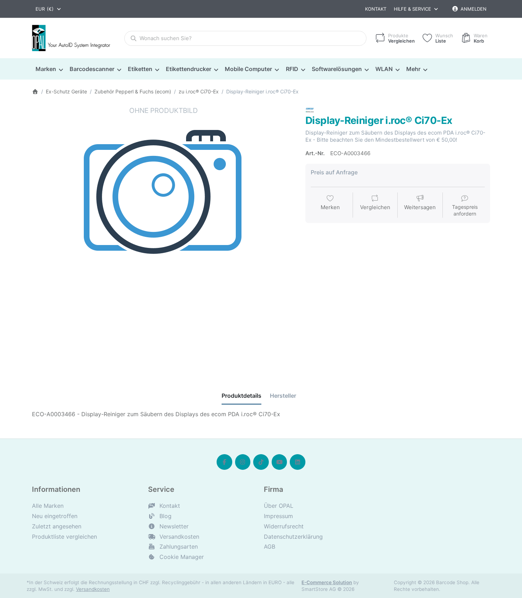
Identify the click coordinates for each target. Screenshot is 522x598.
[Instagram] (243, 462)
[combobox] (48, 9)
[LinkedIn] (297, 462)
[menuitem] (49, 69)
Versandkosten (93, 589)
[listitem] (163, 237)
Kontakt (375, 9)
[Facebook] (224, 462)
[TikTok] (261, 462)
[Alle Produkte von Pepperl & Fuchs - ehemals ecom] (309, 109)
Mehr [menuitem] (413, 68)
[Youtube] (279, 462)
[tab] (241, 396)
